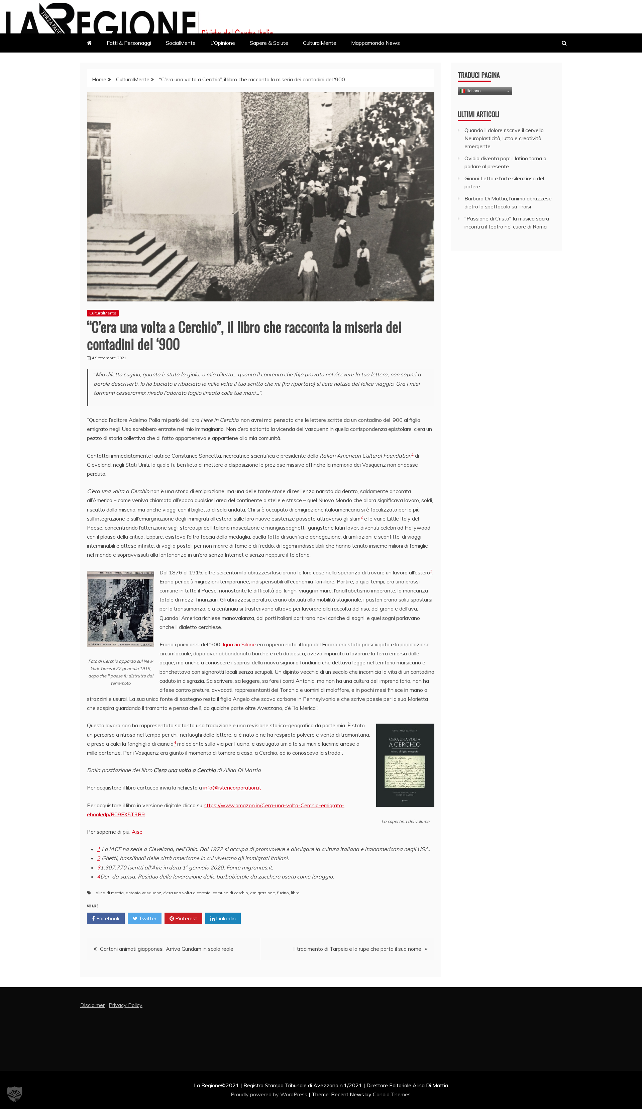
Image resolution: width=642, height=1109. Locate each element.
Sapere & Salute (269, 42)
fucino (283, 892)
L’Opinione (222, 42)
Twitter (146, 918)
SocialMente (181, 42)
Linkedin (225, 918)
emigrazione (262, 892)
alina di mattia (110, 892)
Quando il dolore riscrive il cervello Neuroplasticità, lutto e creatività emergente (504, 138)
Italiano (472, 90)
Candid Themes (392, 1094)
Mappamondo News (375, 42)
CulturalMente (319, 42)
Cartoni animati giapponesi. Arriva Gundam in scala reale (166, 948)
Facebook (107, 918)
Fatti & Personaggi (129, 42)
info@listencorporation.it (232, 787)
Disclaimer (92, 1005)
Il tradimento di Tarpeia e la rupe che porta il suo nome (357, 948)
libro (295, 892)
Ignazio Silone (238, 644)
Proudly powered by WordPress (270, 1094)
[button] (14, 1094)
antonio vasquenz (143, 892)
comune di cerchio (230, 892)
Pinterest (185, 918)
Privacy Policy (125, 1005)
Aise (137, 831)
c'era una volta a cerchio (187, 892)
